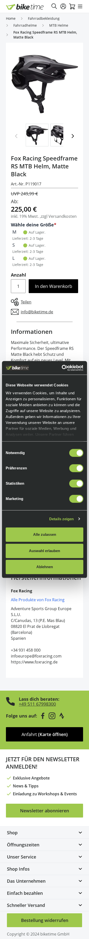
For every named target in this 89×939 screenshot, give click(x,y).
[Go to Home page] (25, 7)
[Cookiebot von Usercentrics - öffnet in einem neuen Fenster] (62, 368)
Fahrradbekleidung (44, 18)
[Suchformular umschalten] (54, 6)
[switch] (76, 468)
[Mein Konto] (63, 6)
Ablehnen (44, 567)
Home (11, 18)
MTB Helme (58, 25)
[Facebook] (42, 716)
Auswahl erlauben (44, 551)
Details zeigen (61, 519)
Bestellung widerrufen (44, 920)
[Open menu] (80, 6)
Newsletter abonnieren (44, 811)
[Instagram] (51, 715)
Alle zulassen (44, 534)
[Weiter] (72, 136)
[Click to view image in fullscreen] (44, 84)
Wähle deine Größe (32, 225)
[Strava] (61, 715)
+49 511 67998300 (37, 704)
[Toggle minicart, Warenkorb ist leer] (72, 6)
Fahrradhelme (25, 25)
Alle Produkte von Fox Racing (38, 599)
